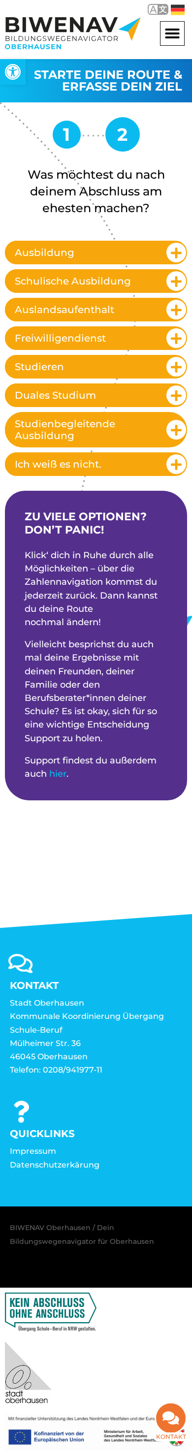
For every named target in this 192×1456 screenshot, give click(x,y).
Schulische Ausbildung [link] (73, 281)
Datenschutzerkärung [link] (54, 1165)
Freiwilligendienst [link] (60, 338)
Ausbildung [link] (44, 252)
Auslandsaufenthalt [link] (64, 310)
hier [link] (57, 773)
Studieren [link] (39, 367)
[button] (172, 33)
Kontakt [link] (171, 1436)
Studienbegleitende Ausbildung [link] (65, 430)
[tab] (96, 252)
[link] (13, 72)
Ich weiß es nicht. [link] (58, 464)
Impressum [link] (33, 1151)
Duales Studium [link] (55, 395)
